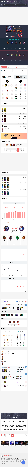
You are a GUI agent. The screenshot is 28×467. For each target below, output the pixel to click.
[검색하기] (25, 438)
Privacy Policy (3, 463)
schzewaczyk (9, 381)
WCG (11, 1)
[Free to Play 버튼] (26, 435)
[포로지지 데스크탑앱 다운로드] (14, 138)
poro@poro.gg (15, 458)
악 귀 (7, 301)
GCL (15, 1)
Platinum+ (5, 70)
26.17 (23, 70)
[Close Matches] (26, 302)
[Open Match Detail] (26, 367)
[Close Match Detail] (26, 305)
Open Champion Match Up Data (13, 63)
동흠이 (8, 385)
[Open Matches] (26, 382)
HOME (7, 1)
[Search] (26, 5)
